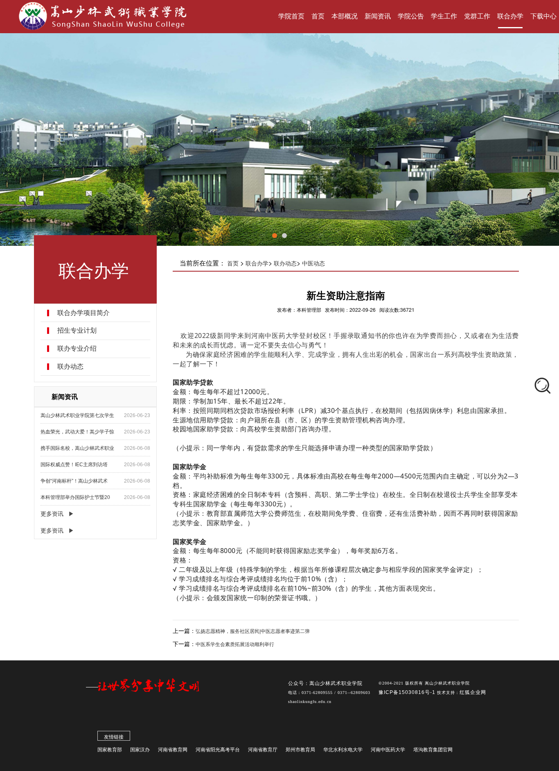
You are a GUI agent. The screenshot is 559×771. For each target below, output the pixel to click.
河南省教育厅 (262, 750)
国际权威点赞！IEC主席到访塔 (74, 464)
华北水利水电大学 (343, 750)
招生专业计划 (77, 330)
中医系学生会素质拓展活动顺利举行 (235, 644)
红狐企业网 (473, 692)
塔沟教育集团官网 (433, 750)
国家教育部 (109, 750)
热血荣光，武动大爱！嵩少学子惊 (77, 432)
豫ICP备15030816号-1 (408, 692)
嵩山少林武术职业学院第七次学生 (77, 415)
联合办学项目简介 (83, 313)
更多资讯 (52, 513)
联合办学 (257, 263)
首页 (233, 263)
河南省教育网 (172, 750)
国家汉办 (140, 750)
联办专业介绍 (77, 348)
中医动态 (313, 263)
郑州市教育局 (300, 750)
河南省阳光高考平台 (218, 750)
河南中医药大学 (388, 750)
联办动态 (70, 366)
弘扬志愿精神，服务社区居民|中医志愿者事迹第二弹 (253, 631)
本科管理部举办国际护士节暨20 (75, 497)
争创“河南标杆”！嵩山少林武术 (74, 481)
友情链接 (114, 737)
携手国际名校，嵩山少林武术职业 (77, 448)
